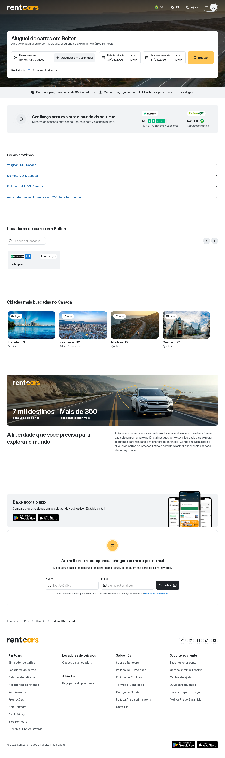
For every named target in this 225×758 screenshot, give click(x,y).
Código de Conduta (129, 692)
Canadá (41, 620)
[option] (112, 164)
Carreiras (122, 707)
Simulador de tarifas (21, 662)
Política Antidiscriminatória (133, 699)
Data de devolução (160, 55)
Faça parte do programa (78, 683)
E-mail (104, 578)
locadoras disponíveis (75, 418)
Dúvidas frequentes (183, 684)
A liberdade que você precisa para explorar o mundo (48, 438)
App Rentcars (17, 707)
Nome (49, 578)
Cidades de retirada (21, 677)
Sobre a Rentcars (127, 662)
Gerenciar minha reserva (186, 670)
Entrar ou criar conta (183, 662)
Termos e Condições (130, 684)
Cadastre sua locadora (77, 662)
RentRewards (17, 692)
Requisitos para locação (185, 692)
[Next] (214, 241)
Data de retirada (115, 55)
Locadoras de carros (22, 670)
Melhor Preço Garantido (185, 699)
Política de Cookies (129, 677)
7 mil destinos (33, 411)
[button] (153, 113)
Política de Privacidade (156, 593)
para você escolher (26, 418)
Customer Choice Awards (25, 729)
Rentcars (12, 620)
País (27, 620)
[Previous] (206, 241)
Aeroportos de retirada (23, 684)
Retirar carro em (27, 55)
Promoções (16, 699)
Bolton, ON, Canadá (64, 620)
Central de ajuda (181, 677)
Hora (132, 55)
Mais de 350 (78, 411)
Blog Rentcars (17, 721)
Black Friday (16, 714)
